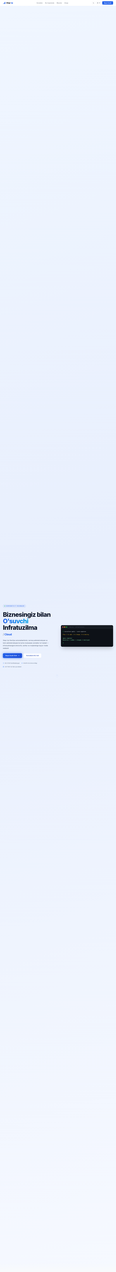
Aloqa (66, 3)
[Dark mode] (93, 3)
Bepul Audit (107, 3)
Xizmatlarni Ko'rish (32, 655)
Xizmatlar (40, 3)
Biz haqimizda (49, 3)
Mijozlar (59, 3)
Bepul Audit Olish (11, 655)
